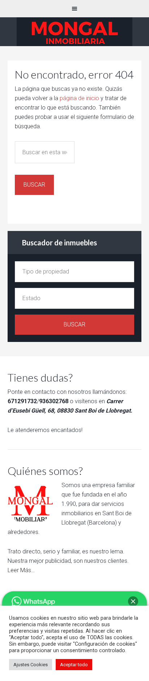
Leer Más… (21, 570)
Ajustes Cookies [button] (30, 664)
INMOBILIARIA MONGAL (74, 31)
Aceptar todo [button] (74, 664)
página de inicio (79, 98)
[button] (133, 601)
